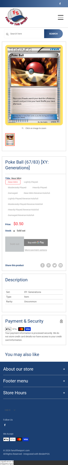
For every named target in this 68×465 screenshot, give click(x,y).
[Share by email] (60, 265)
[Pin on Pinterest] (48, 265)
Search (53, 33)
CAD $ (7, 410)
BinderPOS (44, 454)
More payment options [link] (36, 250)
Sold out (14, 244)
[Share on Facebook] (42, 265)
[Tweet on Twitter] (54, 265)
